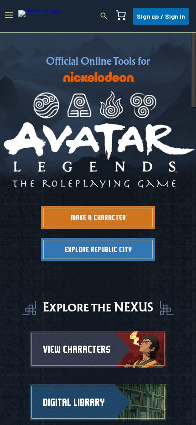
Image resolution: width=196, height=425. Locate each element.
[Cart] (123, 16)
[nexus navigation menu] (9, 16)
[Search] (106, 16)
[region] (98, 229)
